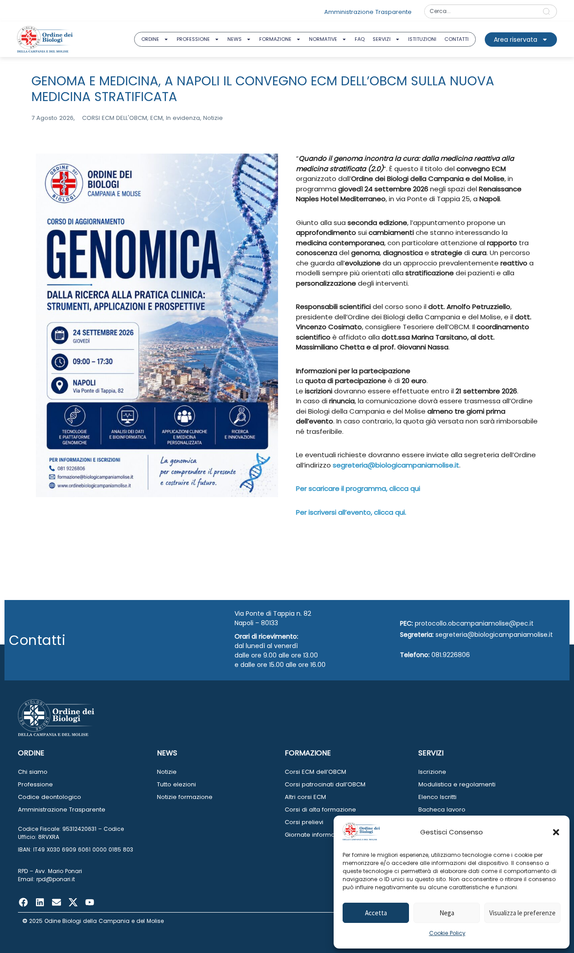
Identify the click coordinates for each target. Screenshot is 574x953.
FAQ (360, 39)
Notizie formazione (185, 797)
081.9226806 (450, 654)
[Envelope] (56, 902)
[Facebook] (23, 902)
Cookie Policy (447, 933)
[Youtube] (89, 902)
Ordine (150, 39)
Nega (446, 913)
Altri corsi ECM (305, 797)
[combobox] (480, 11)
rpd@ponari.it (55, 879)
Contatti (456, 39)
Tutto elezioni (176, 784)
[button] (556, 832)
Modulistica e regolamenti (457, 784)
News (234, 39)
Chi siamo (33, 772)
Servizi (382, 39)
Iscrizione (432, 772)
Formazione (275, 39)
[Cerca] (548, 11)
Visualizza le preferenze (522, 913)
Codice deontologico (49, 797)
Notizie (167, 772)
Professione (193, 39)
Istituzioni (422, 39)
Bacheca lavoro (441, 809)
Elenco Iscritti (437, 797)
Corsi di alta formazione (320, 809)
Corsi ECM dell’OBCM (315, 772)
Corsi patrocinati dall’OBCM (325, 784)
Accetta (376, 913)
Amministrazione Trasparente (61, 809)
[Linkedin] (40, 902)
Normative (323, 39)
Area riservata (515, 39)
